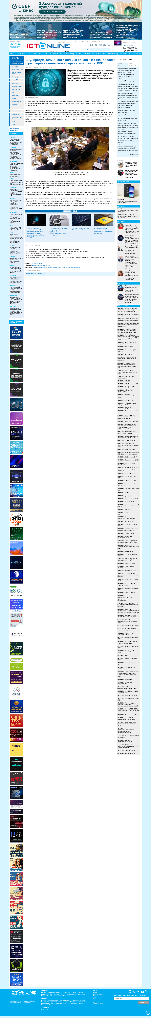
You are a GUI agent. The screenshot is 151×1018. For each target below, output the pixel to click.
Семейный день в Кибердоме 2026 (127, 404)
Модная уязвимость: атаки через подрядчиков (128, 119)
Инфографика (122, 53)
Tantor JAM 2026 (130, 473)
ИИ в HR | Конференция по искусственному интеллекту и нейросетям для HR (128, 610)
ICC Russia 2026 (130, 440)
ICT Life (63, 994)
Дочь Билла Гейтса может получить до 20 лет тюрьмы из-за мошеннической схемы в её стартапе (59, 231)
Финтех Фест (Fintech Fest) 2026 (128, 350)
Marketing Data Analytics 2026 (126, 566)
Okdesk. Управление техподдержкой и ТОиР (128, 559)
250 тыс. (15, 44)
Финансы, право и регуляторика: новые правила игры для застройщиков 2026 (127, 330)
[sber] (75, 11)
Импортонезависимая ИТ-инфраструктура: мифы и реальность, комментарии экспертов (132, 289)
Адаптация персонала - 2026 (128, 663)
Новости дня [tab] (121, 64)
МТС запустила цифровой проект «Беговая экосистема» (127, 132)
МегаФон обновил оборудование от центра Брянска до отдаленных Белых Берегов (16, 269)
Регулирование (16, 101)
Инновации (15, 114)
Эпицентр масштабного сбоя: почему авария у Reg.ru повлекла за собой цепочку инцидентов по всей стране (128, 126)
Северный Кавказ (98, 1003)
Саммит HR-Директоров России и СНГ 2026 (127, 687)
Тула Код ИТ (128, 496)
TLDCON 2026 (129, 533)
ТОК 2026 (128, 381)
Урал (94, 997)
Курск (12, 245)
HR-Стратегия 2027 (131, 457)
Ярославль (13, 161)
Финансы (14, 104)
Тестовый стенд (88, 53)
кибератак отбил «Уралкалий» (15, 46)
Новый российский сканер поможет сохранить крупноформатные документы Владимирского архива (16, 218)
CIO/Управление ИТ (17, 118)
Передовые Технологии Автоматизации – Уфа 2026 (128, 546)
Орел (11, 232)
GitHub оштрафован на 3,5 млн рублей (80, 229)
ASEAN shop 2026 (130, 481)
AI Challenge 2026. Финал (127, 668)
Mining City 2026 (130, 753)
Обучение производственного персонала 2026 (127, 621)
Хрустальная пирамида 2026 (125, 682)
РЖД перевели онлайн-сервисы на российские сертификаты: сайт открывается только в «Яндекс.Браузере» (128, 104)
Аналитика (21, 53)
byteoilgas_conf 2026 (131, 625)
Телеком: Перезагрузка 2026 (128, 647)
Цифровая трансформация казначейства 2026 (127, 396)
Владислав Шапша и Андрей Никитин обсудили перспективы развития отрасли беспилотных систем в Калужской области (16, 205)
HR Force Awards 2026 (132, 499)
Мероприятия (39, 53)
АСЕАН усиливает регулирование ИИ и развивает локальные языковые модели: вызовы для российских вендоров (35, 232)
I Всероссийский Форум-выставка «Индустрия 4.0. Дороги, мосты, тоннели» (53, 249)
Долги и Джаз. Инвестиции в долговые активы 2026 (127, 372)
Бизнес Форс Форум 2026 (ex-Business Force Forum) (127, 541)
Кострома (13, 306)
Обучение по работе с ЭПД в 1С (128, 315)
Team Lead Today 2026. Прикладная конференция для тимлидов (128, 469)
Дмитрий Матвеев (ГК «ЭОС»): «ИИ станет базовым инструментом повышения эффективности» (131, 249)
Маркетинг (15, 83)
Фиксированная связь (16, 73)
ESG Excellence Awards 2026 (128, 699)
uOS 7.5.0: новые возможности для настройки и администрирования (127, 417)
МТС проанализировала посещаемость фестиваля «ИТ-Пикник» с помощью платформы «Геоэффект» (128, 96)
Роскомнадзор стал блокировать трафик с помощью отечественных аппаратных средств (58, 251)
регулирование (42, 267)
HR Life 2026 (129, 347)
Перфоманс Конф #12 (132, 460)
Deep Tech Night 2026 (131, 421)
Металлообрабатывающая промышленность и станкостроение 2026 (126, 731)
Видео (104, 53)
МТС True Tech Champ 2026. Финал (128, 736)
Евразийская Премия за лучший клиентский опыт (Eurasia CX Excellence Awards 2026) (128, 674)
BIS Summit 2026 (130, 593)
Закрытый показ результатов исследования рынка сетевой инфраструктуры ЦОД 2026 (128, 337)
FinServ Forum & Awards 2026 (126, 463)
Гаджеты (14, 121)
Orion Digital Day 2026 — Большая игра (128, 691)
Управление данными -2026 (128, 580)
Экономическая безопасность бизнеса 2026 (126, 517)
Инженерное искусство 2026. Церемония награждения (128, 453)
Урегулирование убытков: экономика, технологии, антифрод (128, 605)
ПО (13, 92)
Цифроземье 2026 (130, 570)
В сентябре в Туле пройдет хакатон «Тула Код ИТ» (15, 229)
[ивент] (16, 979)
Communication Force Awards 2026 (128, 484)
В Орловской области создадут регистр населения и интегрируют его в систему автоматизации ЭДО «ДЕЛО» (16, 238)
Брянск (12, 265)
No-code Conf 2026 (131, 521)
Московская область (14, 136)
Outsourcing (15, 95)
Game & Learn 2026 (131, 715)
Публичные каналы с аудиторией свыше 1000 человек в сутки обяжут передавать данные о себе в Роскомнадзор (66, 257)
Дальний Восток (97, 1002)
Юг (93, 1000)
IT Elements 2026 (130, 449)
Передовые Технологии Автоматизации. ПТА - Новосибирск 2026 (128, 746)
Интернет (15, 66)
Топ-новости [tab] (132, 64)
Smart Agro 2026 (130, 750)
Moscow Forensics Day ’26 (128, 411)
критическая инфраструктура (70, 267)
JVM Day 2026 (129, 400)
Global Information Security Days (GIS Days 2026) (127, 615)
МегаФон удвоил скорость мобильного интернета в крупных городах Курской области (15, 250)
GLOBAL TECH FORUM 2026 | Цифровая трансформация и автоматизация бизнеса (128, 710)
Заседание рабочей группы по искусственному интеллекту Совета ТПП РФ (127, 310)
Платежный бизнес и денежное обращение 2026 (128, 436)
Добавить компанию (128, 60)
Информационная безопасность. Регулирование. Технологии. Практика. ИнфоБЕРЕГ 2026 (127, 426)
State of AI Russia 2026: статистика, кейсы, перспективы (128, 319)
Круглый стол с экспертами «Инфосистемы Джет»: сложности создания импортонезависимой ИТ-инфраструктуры (74, 34)
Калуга (12, 198)
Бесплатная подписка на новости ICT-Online (130, 995)
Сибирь (95, 999)
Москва (95, 992)
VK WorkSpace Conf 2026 (127, 554)
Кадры (14, 98)
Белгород (13, 187)
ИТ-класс (120, 160)
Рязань (12, 178)
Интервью (29, 53)
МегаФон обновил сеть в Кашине (15, 175)
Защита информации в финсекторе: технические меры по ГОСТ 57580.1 (128, 324)
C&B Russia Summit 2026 (127, 477)
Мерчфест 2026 (130, 387)
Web (13, 108)
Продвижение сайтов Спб (35, 273)
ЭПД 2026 (128, 655)
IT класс (55, 53)
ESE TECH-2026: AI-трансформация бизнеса (127, 642)
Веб (60, 1001)
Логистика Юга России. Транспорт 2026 (128, 584)
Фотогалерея (112, 53)
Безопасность (16, 111)
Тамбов (12, 285)
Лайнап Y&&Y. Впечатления (125, 390)
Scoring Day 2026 (130, 563)
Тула (11, 225)
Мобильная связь (17, 69)
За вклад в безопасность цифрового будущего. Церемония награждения (125, 598)
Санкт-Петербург (97, 994)
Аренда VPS (44, 1009)
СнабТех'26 (128, 679)
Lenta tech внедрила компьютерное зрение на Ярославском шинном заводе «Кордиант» (16, 167)
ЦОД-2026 (128, 408)
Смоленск (13, 295)
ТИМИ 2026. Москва (131, 502)
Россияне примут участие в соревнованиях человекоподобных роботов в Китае (127, 113)
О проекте (14, 998)
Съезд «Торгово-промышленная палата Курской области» (128, 575)
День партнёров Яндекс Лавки (126, 377)
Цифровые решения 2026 (128, 638)
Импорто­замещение (15, 58)
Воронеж (13, 147)
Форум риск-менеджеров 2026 (125, 537)
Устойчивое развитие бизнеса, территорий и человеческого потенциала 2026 (128, 704)
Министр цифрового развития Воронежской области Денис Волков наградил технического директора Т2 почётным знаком (16, 154)
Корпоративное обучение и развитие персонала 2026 (128, 445)
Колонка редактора (130, 42)
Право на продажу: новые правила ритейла (127, 629)
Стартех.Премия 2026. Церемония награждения (128, 489)
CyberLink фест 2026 (131, 384)
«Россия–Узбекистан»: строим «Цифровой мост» (128, 529)
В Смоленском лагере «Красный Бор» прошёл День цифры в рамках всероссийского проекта (16, 300)
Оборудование (16, 89)
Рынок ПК (15, 80)
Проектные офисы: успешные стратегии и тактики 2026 (127, 724)
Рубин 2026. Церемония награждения (125, 513)
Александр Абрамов (41, 67)
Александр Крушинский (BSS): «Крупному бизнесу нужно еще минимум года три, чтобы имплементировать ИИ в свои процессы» (49, 34)
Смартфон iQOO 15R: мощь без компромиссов (127, 201)
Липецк (12, 256)
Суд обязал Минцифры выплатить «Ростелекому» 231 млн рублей (50, 253)
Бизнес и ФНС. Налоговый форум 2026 (126, 633)
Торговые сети (16, 86)
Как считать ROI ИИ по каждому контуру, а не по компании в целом (20, 35)
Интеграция (15, 77)
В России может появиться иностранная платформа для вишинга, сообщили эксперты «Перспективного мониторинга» (128, 147)
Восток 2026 (128, 509)
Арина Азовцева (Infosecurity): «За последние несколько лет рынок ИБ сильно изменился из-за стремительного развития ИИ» (131, 275)
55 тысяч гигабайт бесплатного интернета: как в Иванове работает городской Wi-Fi (16, 279)
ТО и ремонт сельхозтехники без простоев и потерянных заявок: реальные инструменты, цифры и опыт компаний (127, 357)
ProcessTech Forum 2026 (127, 525)
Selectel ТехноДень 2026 (127, 659)
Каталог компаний (135, 53)
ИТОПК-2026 (129, 551)
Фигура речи (81, 994)
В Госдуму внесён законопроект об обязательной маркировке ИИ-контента (103, 230)
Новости (13, 53)
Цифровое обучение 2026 (128, 589)
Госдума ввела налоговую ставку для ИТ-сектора (44, 255)
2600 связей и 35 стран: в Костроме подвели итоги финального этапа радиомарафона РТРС (16, 312)
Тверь (12, 173)
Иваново (13, 275)
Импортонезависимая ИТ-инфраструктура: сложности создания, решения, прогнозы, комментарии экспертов (132, 298)
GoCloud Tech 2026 (131, 695)
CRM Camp (128, 493)
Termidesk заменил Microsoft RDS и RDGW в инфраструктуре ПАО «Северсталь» (128, 210)
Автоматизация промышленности (17, 62)
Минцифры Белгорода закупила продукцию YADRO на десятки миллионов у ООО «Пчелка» (16, 193)
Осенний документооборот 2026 (125, 740)
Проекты (48, 53)
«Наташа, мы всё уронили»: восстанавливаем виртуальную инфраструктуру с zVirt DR (127, 365)
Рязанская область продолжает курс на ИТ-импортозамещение (16, 182)
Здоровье (15, 124)
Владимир (13, 212)
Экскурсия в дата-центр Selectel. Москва (127, 343)
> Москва (66, 51)
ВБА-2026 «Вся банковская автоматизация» (126, 718)
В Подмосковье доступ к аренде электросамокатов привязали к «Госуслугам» (16, 142)
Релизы (98, 53)
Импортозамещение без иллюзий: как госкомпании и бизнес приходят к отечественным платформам (101, 34)
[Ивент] (16, 332)
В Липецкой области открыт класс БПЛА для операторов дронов (16, 260)
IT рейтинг (77, 53)
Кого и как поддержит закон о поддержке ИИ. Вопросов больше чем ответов (130, 49)
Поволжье (95, 995)
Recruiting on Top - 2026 (127, 651)
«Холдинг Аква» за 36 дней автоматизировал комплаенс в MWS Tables (127, 216)
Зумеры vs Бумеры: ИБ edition (128, 505)
